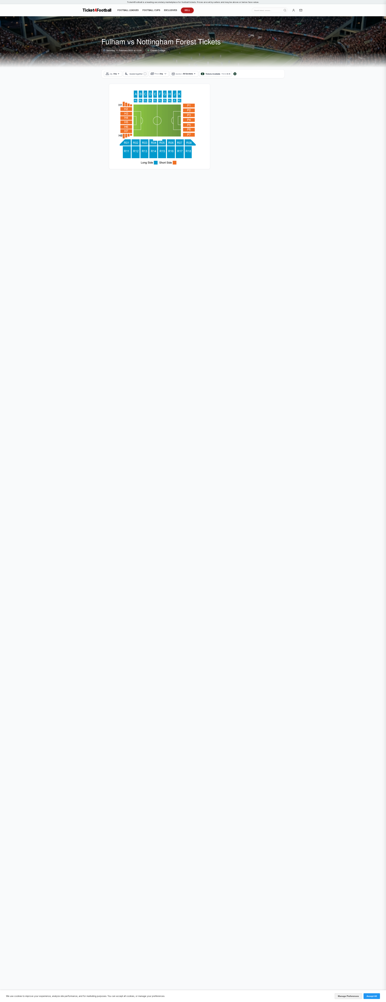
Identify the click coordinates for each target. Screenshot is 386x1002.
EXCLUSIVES (170, 10)
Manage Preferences (348, 996)
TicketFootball (96, 10)
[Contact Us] (301, 10)
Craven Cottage (157, 50)
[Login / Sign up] (293, 10)
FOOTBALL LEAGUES (128, 10)
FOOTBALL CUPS (151, 10)
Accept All (372, 996)
